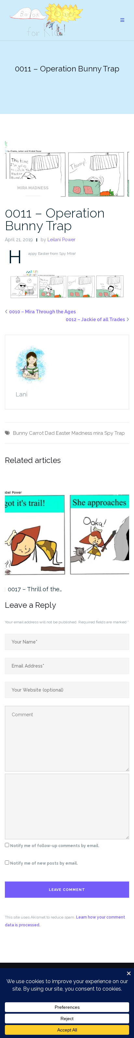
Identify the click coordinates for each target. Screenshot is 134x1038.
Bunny (20, 433)
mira (98, 433)
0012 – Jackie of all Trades (95, 319)
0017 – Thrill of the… (35, 589)
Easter (63, 433)
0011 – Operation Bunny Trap (55, 219)
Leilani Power (61, 239)
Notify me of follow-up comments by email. (54, 846)
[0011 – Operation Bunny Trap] (67, 169)
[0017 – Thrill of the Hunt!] (67, 526)
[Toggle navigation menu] (122, 20)
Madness (82, 433)
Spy (108, 433)
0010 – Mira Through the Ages (42, 311)
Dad (50, 433)
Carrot (36, 433)
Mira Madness (32, 188)
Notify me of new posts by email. (44, 863)
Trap (119, 433)
